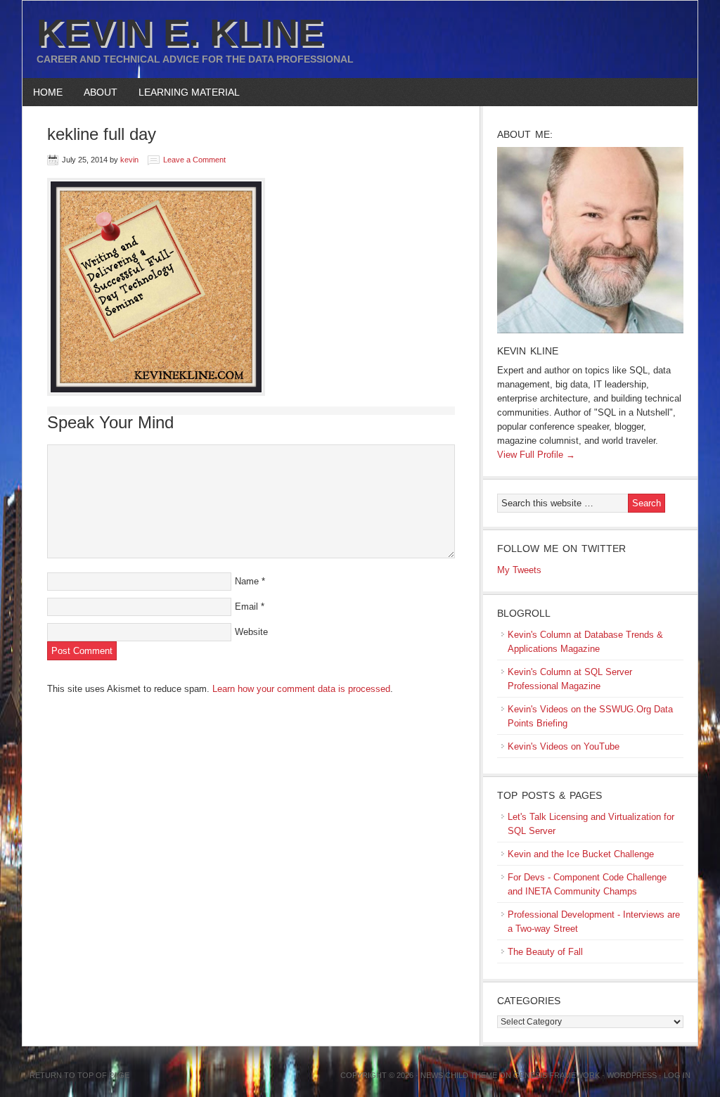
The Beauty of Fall (545, 952)
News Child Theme (458, 1075)
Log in (677, 1075)
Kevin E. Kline (180, 32)
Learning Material (184, 92)
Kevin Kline (527, 351)
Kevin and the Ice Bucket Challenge (581, 854)
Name (247, 581)
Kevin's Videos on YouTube (563, 746)
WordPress (632, 1075)
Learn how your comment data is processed (301, 689)
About (95, 92)
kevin (129, 159)
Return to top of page (79, 1075)
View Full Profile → (536, 454)
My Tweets (519, 570)
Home (48, 92)
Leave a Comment (194, 159)
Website (251, 632)
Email (246, 606)
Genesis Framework (556, 1075)
